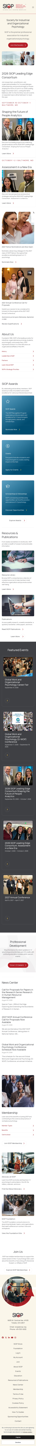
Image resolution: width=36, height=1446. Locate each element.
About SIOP (18, 1367)
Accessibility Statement (18, 1408)
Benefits (5, 1130)
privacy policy (27, 1432)
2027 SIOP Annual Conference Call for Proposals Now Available (17, 1019)
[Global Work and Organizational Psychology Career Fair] (7, 700)
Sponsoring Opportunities (18, 1417)
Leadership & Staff (8, 356)
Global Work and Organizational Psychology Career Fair (17, 682)
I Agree (18, 1437)
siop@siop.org (20, 1327)
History (4, 351)
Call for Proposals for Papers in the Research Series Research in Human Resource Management (17, 993)
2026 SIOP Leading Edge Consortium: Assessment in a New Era (17, 845)
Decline (18, 1442)
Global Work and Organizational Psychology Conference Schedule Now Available (18, 1047)
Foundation (18, 1349)
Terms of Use (18, 1394)
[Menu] (33, 7)
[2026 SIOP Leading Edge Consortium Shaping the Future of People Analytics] (7, 809)
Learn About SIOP (8, 365)
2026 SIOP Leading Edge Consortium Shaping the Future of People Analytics (17, 792)
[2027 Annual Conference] (7, 918)
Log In (18, 1353)
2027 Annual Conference (17, 897)
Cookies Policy (18, 1403)
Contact (18, 1421)
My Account (18, 1357)
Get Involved (6, 1135)
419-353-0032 (21, 1329)
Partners (5, 360)
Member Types (7, 1126)
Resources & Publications (18, 1380)
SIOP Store (18, 1344)
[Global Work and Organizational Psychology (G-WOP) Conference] (7, 754)
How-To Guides (18, 1412)
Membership (18, 1389)
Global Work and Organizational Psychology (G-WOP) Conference (15, 738)
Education (18, 1376)
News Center (18, 1385)
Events (18, 1371)
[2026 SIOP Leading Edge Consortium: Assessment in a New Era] (7, 863)
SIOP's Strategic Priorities (10, 369)
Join (18, 1362)
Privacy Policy (18, 1399)
